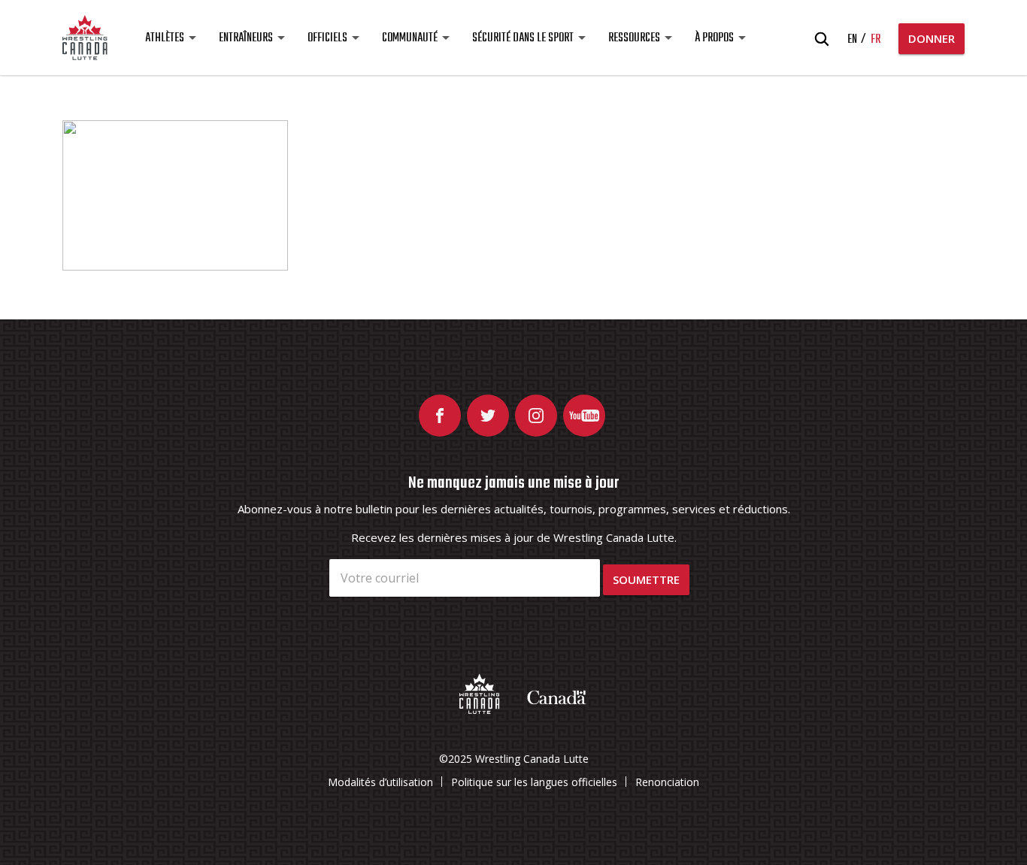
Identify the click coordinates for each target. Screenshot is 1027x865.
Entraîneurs (246, 38)
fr (875, 40)
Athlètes (164, 38)
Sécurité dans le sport (523, 38)
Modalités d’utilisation (380, 782)
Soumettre (646, 579)
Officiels (327, 38)
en (852, 40)
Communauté (410, 38)
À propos (714, 38)
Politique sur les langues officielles (534, 782)
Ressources (634, 38)
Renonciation (667, 782)
